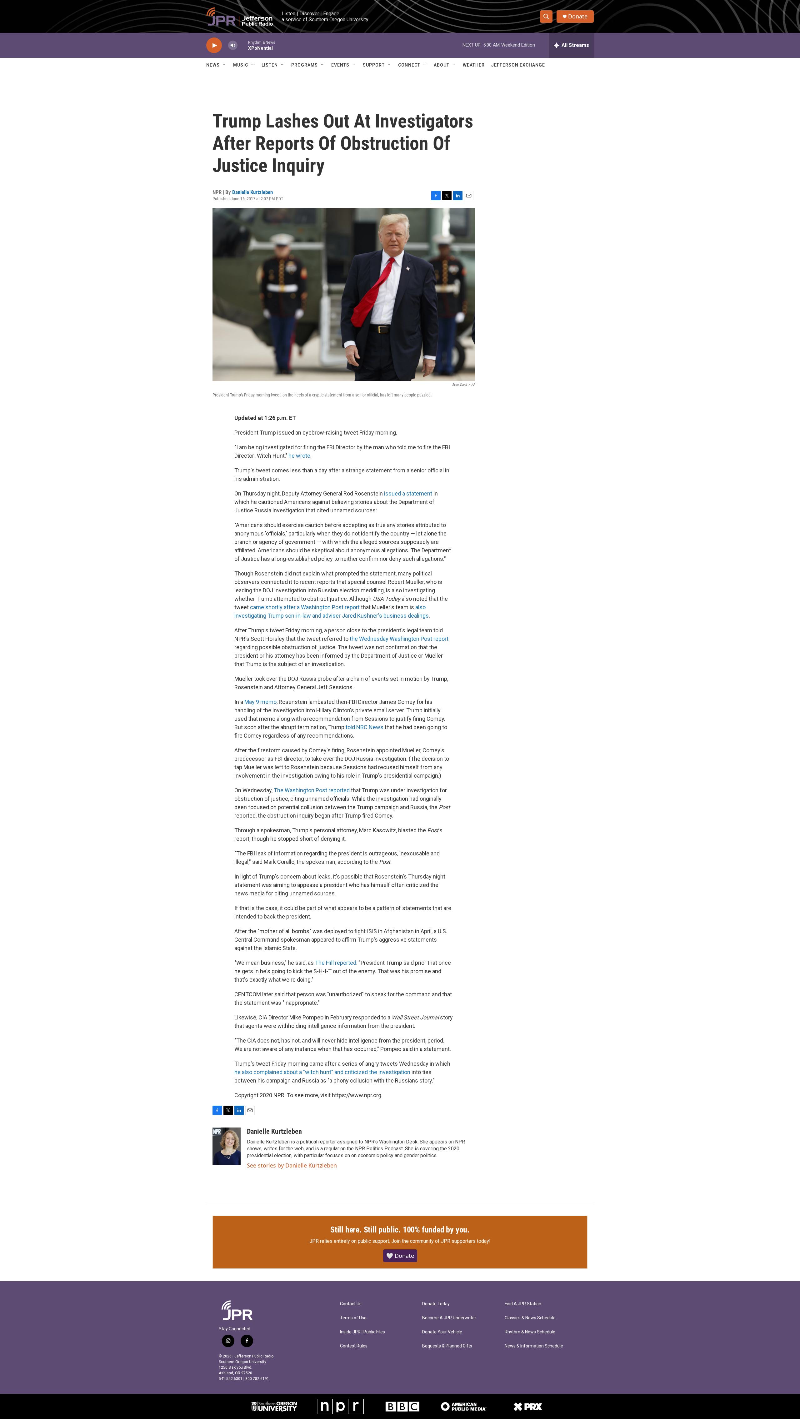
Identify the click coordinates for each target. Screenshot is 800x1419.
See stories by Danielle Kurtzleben (292, 1165)
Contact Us (351, 1304)
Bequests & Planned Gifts (447, 1346)
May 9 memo (260, 702)
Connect (409, 64)
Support (374, 64)
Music (240, 64)
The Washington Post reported (312, 790)
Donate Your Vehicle (442, 1332)
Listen (270, 64)
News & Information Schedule (534, 1346)
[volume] (233, 45)
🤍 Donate (400, 1255)
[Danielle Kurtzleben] (226, 1146)
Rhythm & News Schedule (530, 1332)
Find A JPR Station (523, 1304)
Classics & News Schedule (530, 1318)
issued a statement (408, 493)
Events (340, 64)
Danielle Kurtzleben (252, 192)
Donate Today (436, 1304)
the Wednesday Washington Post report (399, 638)
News (213, 64)
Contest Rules (354, 1346)
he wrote (299, 455)
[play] (214, 45)
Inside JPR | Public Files (362, 1332)
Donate (578, 16)
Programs (304, 64)
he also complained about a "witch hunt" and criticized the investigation (322, 1072)
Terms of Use (353, 1318)
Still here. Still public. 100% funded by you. (400, 1229)
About (441, 64)
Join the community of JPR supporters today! (441, 1241)
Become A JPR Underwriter (449, 1318)
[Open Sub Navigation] (224, 64)
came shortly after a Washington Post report (305, 607)
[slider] (243, 45)
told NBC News (364, 727)
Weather (474, 64)
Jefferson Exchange (518, 64)
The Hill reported (335, 962)
